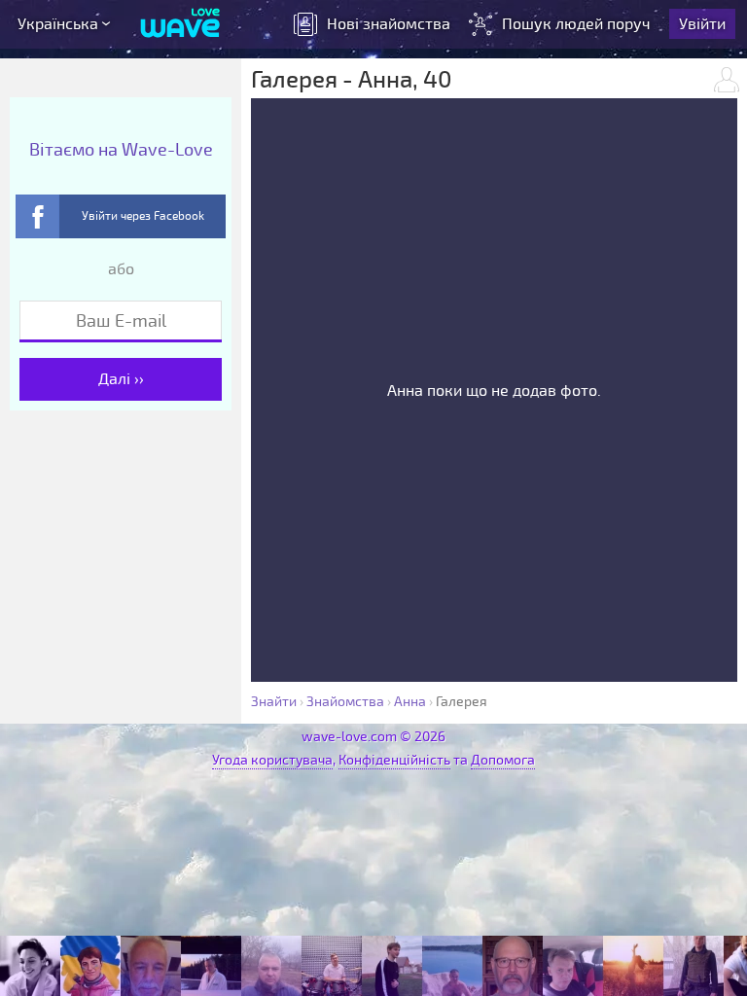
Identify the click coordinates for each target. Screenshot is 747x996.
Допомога (503, 760)
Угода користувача (272, 760)
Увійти (702, 24)
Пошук (576, 24)
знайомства (388, 24)
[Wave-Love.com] (180, 24)
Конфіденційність (394, 760)
